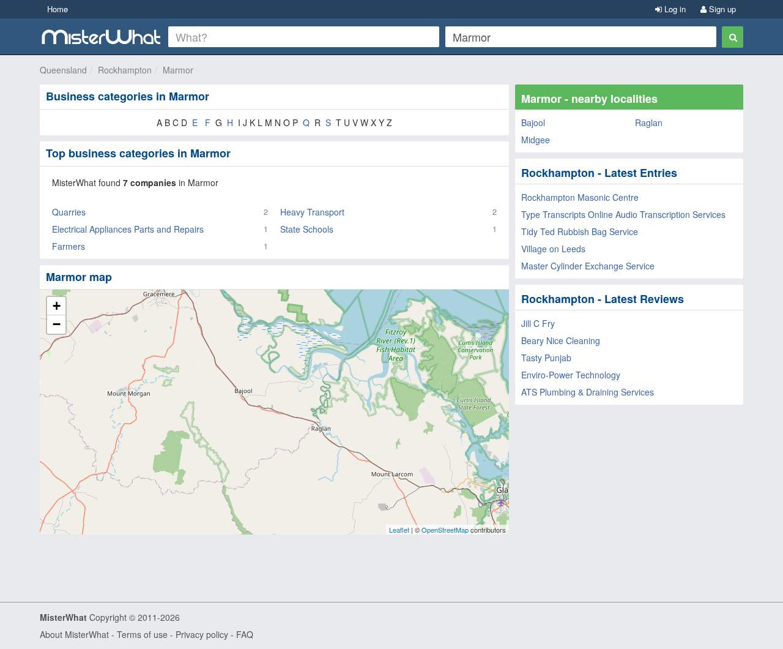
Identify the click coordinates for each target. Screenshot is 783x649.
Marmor (178, 70)
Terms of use (142, 634)
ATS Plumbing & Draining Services (587, 392)
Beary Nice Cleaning (560, 340)
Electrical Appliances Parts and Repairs (128, 229)
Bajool (533, 122)
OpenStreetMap (445, 530)
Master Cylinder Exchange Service (588, 266)
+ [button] (57, 305)
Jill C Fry (538, 323)
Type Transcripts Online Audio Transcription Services (623, 214)
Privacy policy (202, 634)
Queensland (63, 70)
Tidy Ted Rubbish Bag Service (579, 231)
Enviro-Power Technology (570, 375)
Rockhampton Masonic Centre (580, 197)
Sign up (721, 9)
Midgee (535, 139)
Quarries (69, 212)
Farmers (68, 246)
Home (57, 9)
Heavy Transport (312, 212)
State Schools (306, 229)
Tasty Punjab (546, 357)
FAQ (244, 634)
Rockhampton (125, 70)
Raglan (648, 122)
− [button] (57, 324)
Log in (674, 9)
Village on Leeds (553, 248)
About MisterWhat (74, 634)
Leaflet (399, 530)
